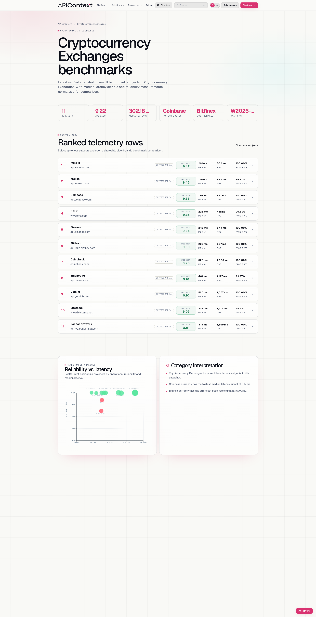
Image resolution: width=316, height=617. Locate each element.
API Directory (164, 5)
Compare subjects (247, 145)
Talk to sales (230, 5)
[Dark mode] (217, 5)
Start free (247, 5)
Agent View (304, 610)
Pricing (149, 5)
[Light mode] (212, 5)
